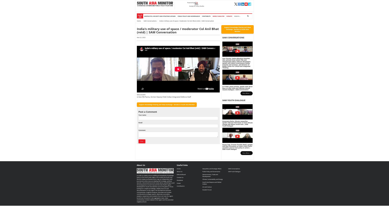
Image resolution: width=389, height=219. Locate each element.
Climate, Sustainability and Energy (212, 179)
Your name (142, 115)
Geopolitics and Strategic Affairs (211, 169)
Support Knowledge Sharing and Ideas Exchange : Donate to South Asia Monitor (167, 105)
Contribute (206, 16)
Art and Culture (207, 187)
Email (140, 123)
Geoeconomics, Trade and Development (210, 175)
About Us (179, 171)
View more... (247, 93)
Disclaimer (180, 180)
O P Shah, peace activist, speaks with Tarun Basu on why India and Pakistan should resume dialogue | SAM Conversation (237, 88)
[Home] (155, 4)
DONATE (229, 16)
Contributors (181, 186)
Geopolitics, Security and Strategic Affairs (160, 16)
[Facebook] (239, 4)
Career (179, 183)
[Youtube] (246, 4)
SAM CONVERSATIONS (233, 37)
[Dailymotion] (249, 4)
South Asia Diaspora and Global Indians (211, 183)
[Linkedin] (242, 4)
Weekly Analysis (218, 16)
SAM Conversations (150, 21)
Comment (141, 130)
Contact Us (180, 177)
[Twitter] (235, 4)
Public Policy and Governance (189, 16)
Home (139, 21)
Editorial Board (181, 174)
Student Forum (207, 190)
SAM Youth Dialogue (233, 100)
